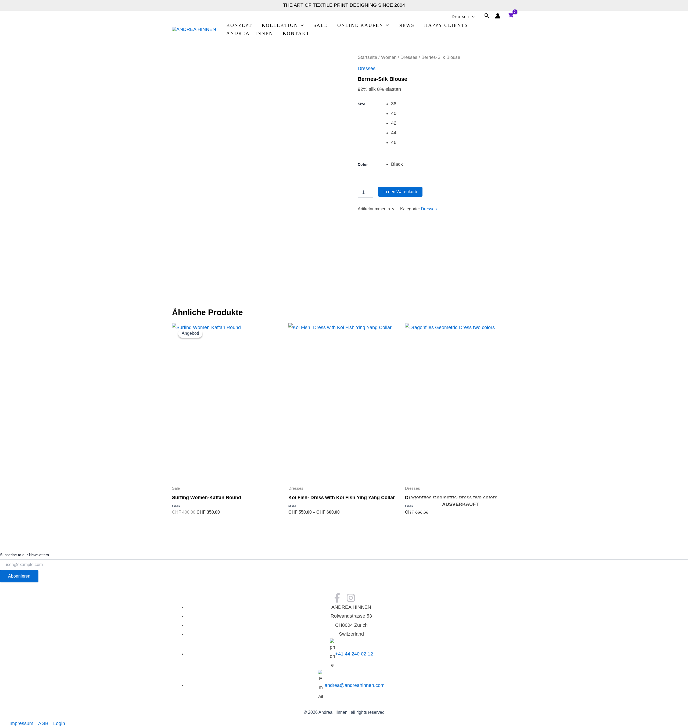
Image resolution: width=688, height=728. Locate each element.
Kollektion (280, 25)
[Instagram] (351, 598)
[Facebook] (337, 598)
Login (59, 723)
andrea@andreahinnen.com (355, 685)
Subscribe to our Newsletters (24, 555)
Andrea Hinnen (249, 33)
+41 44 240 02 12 (354, 654)
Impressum (21, 723)
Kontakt (296, 33)
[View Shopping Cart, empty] (511, 16)
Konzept (239, 25)
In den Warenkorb (400, 191)
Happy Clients (446, 25)
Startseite (367, 57)
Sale (320, 25)
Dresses (408, 57)
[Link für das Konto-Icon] (497, 16)
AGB (43, 723)
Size (361, 104)
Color (363, 164)
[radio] (453, 104)
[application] (472, 17)
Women (388, 57)
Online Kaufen (360, 25)
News (406, 25)
